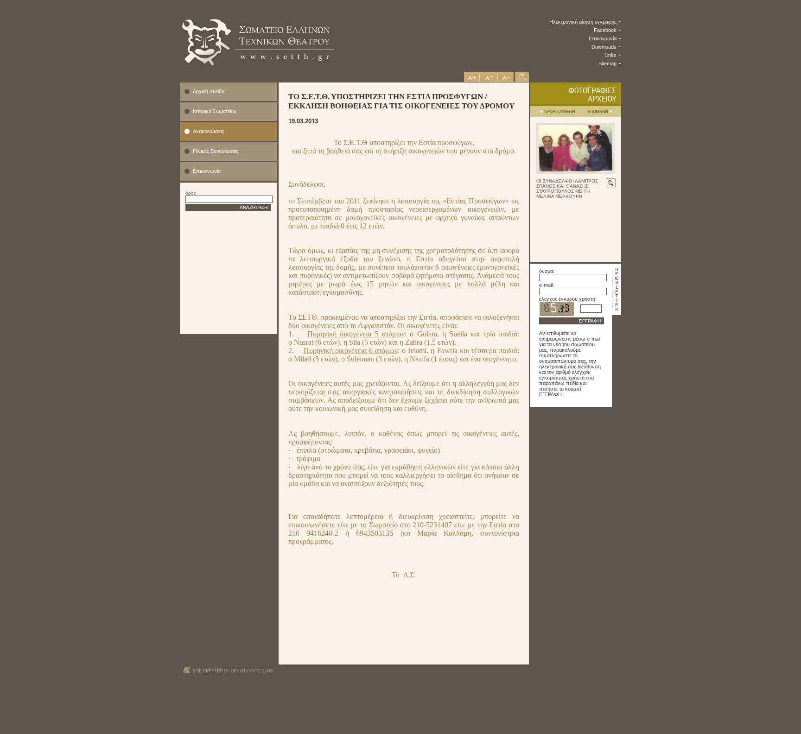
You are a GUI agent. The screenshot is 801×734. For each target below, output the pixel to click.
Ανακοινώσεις (208, 131)
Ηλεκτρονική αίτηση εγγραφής (583, 22)
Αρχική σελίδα (208, 91)
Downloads (604, 47)
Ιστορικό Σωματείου (214, 111)
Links (610, 55)
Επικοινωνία (603, 38)
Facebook (605, 30)
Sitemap (607, 63)
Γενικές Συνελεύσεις (215, 151)
